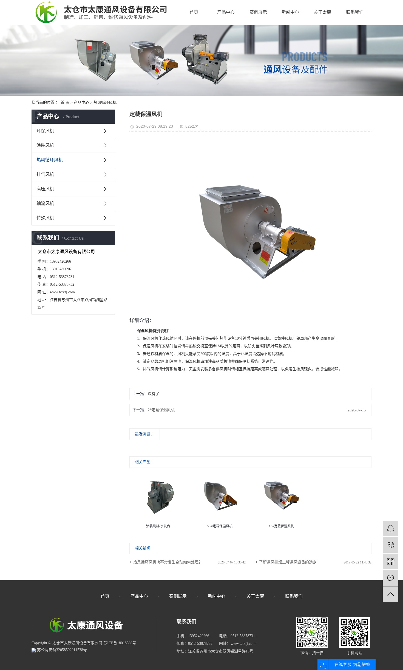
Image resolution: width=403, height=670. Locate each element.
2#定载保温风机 (161, 410)
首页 (193, 12)
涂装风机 (45, 145)
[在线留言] (390, 578)
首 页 (65, 103)
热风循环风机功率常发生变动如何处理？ (167, 562)
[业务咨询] (390, 528)
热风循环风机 (105, 103)
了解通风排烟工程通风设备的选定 (288, 562)
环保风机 (45, 130)
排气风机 (45, 174)
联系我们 (355, 12)
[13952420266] (390, 545)
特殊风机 (45, 218)
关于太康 (322, 12)
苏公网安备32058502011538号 (61, 650)
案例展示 (258, 12)
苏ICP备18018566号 (119, 643)
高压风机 (45, 189)
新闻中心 (290, 12)
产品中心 (226, 12)
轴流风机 (45, 203)
